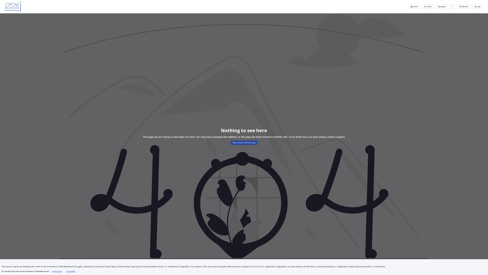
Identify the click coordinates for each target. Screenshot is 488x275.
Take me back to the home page (244, 143)
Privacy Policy (57, 271)
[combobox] (445, 7)
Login (479, 6)
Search (429, 6)
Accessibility (70, 271)
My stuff (465, 6)
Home (415, 6)
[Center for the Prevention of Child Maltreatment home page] (13, 7)
